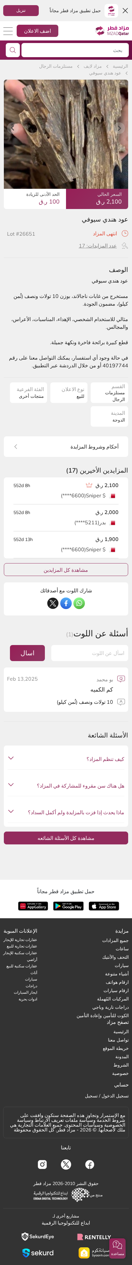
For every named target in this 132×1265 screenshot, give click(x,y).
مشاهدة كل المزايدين (66, 570)
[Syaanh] (94, 1253)
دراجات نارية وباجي (110, 1007)
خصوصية (120, 1073)
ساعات (122, 949)
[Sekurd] (37, 1253)
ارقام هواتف (117, 982)
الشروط (121, 1065)
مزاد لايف (93, 66)
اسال (28, 653)
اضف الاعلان (37, 31)
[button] (117, 1248)
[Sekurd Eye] (37, 1236)
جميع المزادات (115, 940)
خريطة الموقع (116, 1048)
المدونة (122, 1057)
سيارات (122, 965)
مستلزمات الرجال (56, 66)
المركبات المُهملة (113, 999)
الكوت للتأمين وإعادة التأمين (103, 1015)
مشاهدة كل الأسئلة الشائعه (66, 838)
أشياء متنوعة (117, 974)
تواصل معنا (118, 1040)
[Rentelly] (94, 1236)
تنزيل (21, 10)
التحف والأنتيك (115, 957)
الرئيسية (120, 66)
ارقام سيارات (116, 990)
